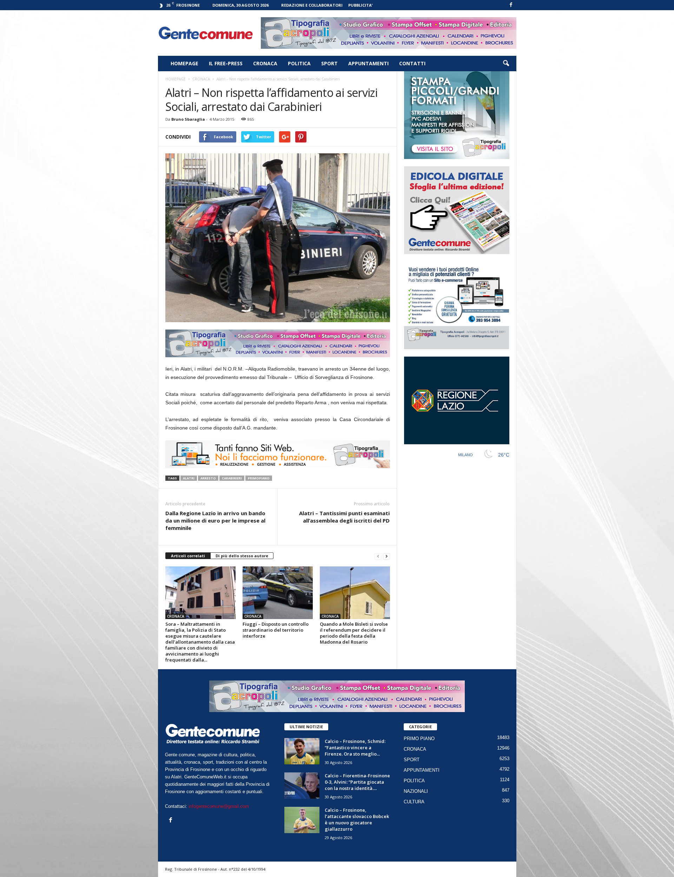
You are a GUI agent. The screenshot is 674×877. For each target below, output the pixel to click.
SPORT (329, 63)
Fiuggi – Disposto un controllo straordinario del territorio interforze (276, 630)
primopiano (259, 478)
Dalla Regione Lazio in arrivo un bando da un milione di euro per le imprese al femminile (215, 520)
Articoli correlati (188, 555)
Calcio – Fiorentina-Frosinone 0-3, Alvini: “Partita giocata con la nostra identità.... (357, 781)
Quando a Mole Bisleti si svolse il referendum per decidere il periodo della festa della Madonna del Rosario (354, 633)
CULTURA (414, 801)
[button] (506, 63)
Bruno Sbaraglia (188, 119)
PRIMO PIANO (419, 738)
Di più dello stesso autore (242, 555)
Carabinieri (232, 478)
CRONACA (265, 63)
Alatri (188, 478)
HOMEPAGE (184, 63)
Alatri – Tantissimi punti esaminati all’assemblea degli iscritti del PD (344, 517)
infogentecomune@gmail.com (219, 806)
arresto (208, 478)
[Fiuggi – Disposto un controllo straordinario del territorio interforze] (278, 592)
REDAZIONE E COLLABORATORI (312, 5)
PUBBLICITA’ (360, 5)
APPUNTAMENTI (368, 63)
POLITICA (299, 63)
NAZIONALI (416, 791)
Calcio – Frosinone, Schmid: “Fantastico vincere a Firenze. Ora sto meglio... (355, 747)
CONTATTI (412, 63)
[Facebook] (511, 5)
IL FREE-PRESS (226, 63)
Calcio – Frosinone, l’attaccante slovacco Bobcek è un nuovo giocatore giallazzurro (357, 819)
